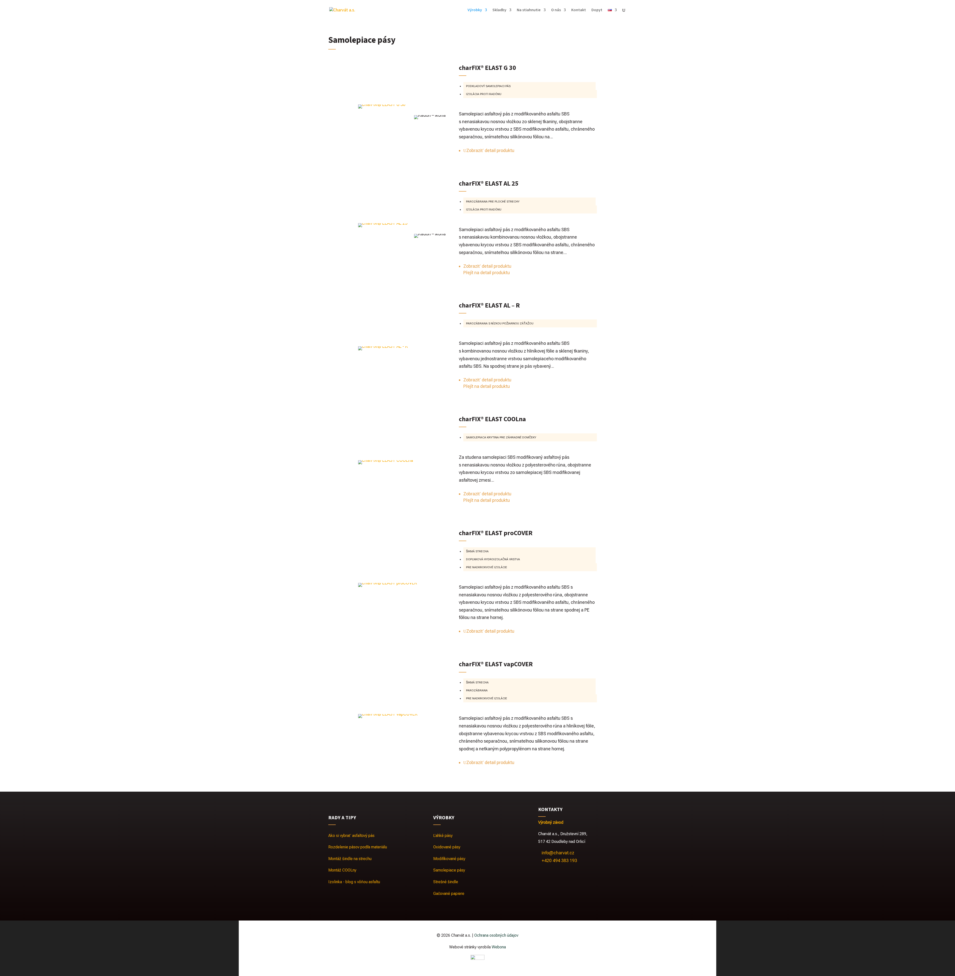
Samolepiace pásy (449, 870)
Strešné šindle (445, 881)
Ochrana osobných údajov (496, 935)
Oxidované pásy (446, 847)
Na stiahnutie (529, 10)
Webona (499, 947)
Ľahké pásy (443, 835)
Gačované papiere (448, 893)
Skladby (499, 10)
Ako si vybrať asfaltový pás (351, 835)
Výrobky (475, 10)
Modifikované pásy (449, 858)
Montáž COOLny (342, 870)
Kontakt (578, 10)
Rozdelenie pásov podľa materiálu (357, 847)
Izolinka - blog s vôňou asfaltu (354, 881)
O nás (556, 10)
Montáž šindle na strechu (350, 858)
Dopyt (596, 10)
